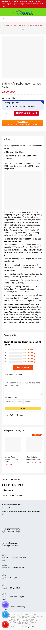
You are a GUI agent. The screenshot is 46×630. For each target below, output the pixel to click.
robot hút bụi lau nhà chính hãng (27, 245)
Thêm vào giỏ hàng (26, 113)
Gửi (23, 409)
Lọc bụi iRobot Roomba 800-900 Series (11, 459)
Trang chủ (7, 25)
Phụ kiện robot (20, 25)
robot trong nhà (32, 322)
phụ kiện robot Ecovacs (28, 225)
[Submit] (42, 19)
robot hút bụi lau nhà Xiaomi (16, 317)
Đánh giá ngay (23, 367)
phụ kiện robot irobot (13, 228)
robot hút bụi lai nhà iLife (30, 312)
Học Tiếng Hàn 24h (28, 627)
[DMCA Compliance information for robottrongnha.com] (11, 530)
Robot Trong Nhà (26, 222)
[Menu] (3, 12)
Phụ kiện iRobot (36, 25)
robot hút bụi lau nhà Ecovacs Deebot (20, 315)
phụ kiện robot (22, 215)
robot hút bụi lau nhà (31, 309)
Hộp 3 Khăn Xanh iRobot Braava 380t (33, 458)
